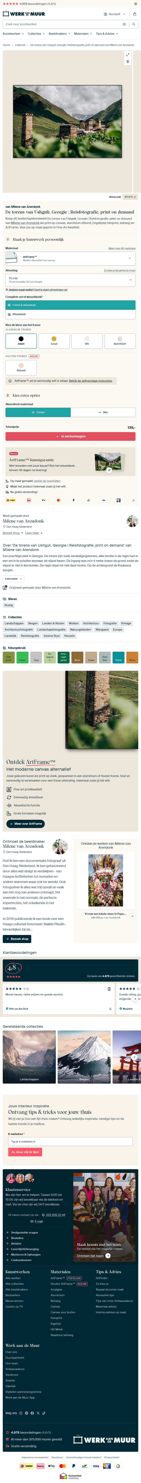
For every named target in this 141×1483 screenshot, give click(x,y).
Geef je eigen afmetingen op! (38, 289)
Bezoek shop (11, 533)
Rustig (9, 605)
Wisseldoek (19, 314)
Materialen (81, 34)
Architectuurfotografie (19, 629)
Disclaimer (57, 1457)
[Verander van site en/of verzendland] (135, 4)
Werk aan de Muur (23, 1345)
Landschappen (14, 623)
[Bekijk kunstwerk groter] (128, 55)
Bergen (33, 623)
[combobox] (62, 24)
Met (105, 412)
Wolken (74, 623)
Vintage (126, 623)
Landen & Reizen (53, 623)
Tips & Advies (105, 34)
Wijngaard (102, 629)
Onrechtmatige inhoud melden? (83, 1457)
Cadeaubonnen (21, 1260)
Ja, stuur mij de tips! (25, 1152)
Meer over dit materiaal (122, 248)
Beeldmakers (58, 34)
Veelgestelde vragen (24, 1232)
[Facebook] (32, 1413)
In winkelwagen (73, 436)
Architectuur (91, 623)
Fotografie (110, 623)
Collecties (34, 34)
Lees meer (32, 533)
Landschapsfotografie (51, 629)
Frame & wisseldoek (24, 305)
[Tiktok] (44, 1413)
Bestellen (17, 1238)
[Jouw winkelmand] (134, 14)
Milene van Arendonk (25, 207)
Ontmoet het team (90, 1256)
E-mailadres (16, 1133)
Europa (117, 629)
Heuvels (69, 636)
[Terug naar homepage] (24, 13)
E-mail (39, 1221)
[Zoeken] (133, 24)
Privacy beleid (111, 1457)
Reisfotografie (30, 636)
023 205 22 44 (55, 1215)
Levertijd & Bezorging (25, 1249)
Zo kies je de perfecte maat (119, 270)
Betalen (16, 1243)
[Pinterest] (27, 1413)
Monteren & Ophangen (26, 1254)
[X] (38, 1413)
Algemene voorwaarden (35, 1457)
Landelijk (10, 636)
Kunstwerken (11, 34)
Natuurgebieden (80, 629)
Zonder (40, 412)
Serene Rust (52, 636)
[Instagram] (21, 1413)
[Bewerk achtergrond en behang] (128, 61)
